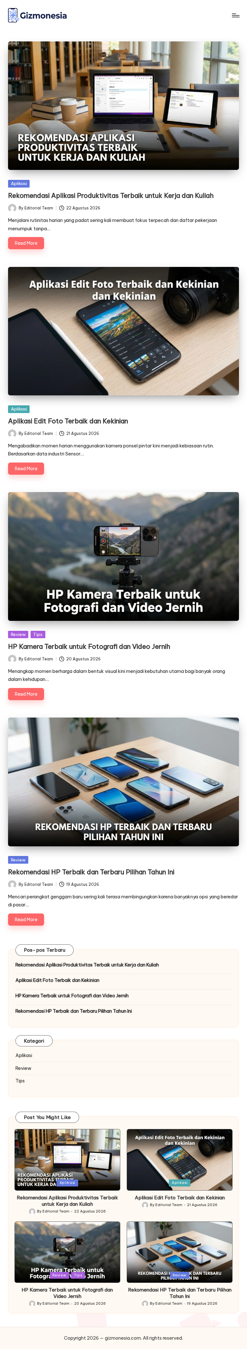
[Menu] (235, 15)
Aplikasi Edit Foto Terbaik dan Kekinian (68, 421)
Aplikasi (19, 183)
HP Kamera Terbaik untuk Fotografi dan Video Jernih (89, 646)
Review (18, 634)
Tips (37, 634)
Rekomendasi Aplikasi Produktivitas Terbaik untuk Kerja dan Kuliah (111, 195)
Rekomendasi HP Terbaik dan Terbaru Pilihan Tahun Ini (91, 872)
